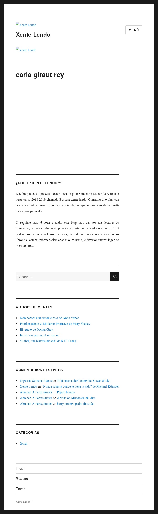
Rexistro (22, 478)
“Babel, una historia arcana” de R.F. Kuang (48, 341)
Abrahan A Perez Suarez (36, 392)
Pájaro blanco (66, 392)
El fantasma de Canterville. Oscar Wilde (83, 380)
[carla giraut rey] (67, 105)
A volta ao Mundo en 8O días (76, 398)
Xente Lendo (33, 34)
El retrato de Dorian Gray (36, 329)
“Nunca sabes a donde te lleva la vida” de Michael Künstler (80, 386)
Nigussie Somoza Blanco (36, 380)
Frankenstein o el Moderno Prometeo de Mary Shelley (55, 323)
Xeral (23, 443)
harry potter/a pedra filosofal (75, 403)
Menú (134, 30)
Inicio (20, 468)
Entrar (20, 488)
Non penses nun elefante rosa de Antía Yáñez (49, 318)
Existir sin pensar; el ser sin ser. (40, 335)
